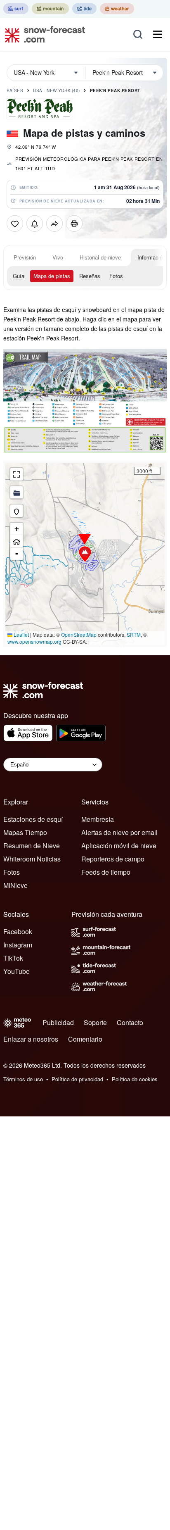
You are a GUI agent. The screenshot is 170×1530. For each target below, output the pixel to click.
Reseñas (89, 276)
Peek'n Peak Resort (115, 90)
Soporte (95, 1022)
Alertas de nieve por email (119, 832)
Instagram (17, 944)
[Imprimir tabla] (74, 223)
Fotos (116, 276)
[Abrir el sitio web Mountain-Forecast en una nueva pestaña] (50, 8)
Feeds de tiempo (105, 872)
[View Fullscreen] (16, 474)
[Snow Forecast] (42, 34)
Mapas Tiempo (25, 832)
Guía (18, 276)
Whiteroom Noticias (32, 859)
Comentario (85, 1039)
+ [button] (16, 528)
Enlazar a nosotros (30, 1039)
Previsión (25, 257)
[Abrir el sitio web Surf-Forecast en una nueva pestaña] (15, 8)
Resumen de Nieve (31, 845)
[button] (85, 554)
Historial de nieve (100, 257)
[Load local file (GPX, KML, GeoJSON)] (16, 492)
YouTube (16, 971)
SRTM (134, 634)
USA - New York (56, 90)
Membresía (97, 819)
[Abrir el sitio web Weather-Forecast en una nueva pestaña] (117, 8)
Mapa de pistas (51, 276)
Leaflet (20, 634)
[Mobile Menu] (157, 34)
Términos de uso (23, 1079)
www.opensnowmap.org (34, 641)
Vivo (57, 257)
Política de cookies (135, 1079)
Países (15, 90)
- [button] (16, 553)
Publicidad (58, 1022)
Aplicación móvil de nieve (118, 845)
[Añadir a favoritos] (15, 223)
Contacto (130, 1022)
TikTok (13, 958)
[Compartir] (54, 223)
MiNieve (15, 885)
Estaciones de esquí (33, 819)
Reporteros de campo (112, 859)
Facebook (17, 931)
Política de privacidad (77, 1079)
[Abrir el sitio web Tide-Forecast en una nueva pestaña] (84, 8)
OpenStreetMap (79, 634)
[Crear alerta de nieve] (34, 223)
